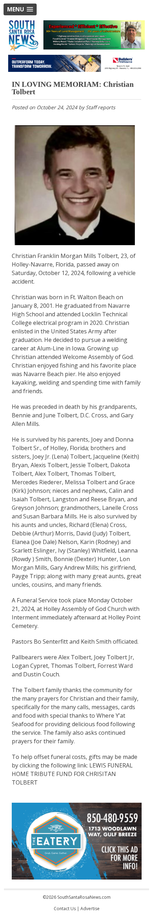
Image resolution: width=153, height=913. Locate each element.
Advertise (90, 909)
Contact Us (65, 909)
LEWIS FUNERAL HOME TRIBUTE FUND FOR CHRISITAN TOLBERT (72, 773)
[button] (20, 9)
